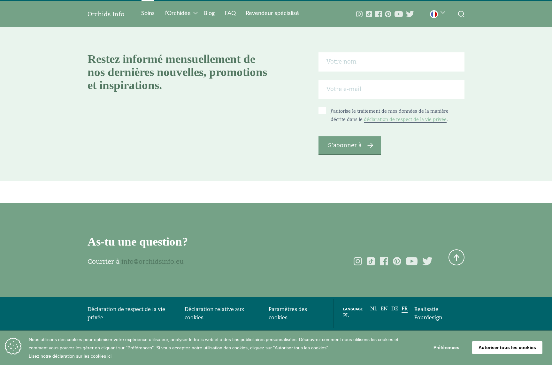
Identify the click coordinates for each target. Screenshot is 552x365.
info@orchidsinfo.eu (152, 261)
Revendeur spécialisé (272, 13)
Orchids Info (106, 14)
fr (405, 308)
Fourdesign (428, 317)
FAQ (230, 13)
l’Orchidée (178, 13)
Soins (148, 13)
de (394, 308)
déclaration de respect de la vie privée (405, 119)
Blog (209, 13)
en (384, 308)
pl (346, 315)
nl (373, 308)
